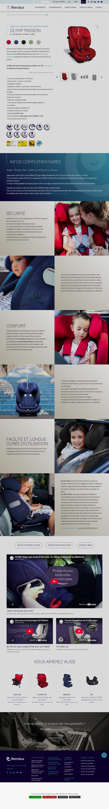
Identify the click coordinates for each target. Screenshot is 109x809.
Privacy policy (74, 797)
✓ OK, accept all (35, 797)
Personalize (63, 797)
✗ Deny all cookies (49, 797)
